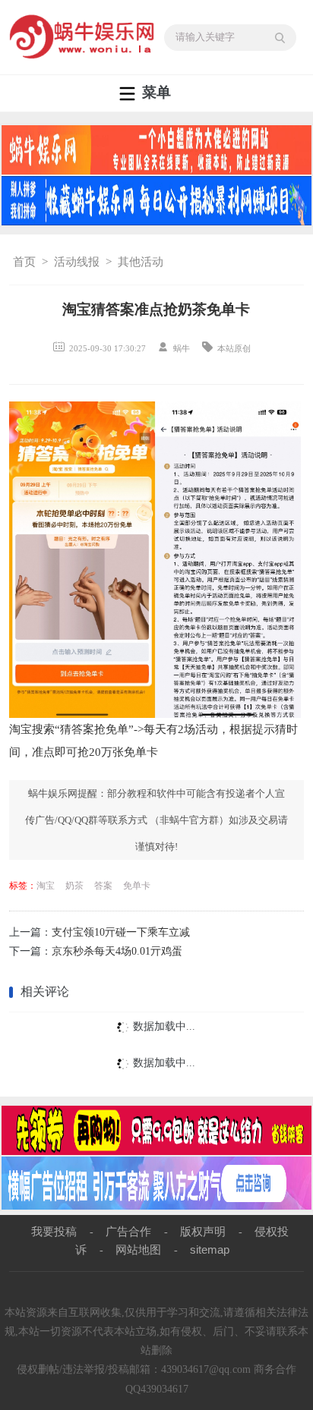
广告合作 (128, 1231)
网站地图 (138, 1249)
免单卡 (136, 885)
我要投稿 (54, 1231)
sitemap (209, 1249)
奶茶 (74, 885)
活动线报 (77, 262)
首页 (24, 262)
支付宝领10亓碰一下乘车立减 (121, 932)
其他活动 (140, 262)
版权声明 (203, 1231)
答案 (103, 885)
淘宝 (45, 885)
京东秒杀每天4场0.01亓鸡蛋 (117, 951)
